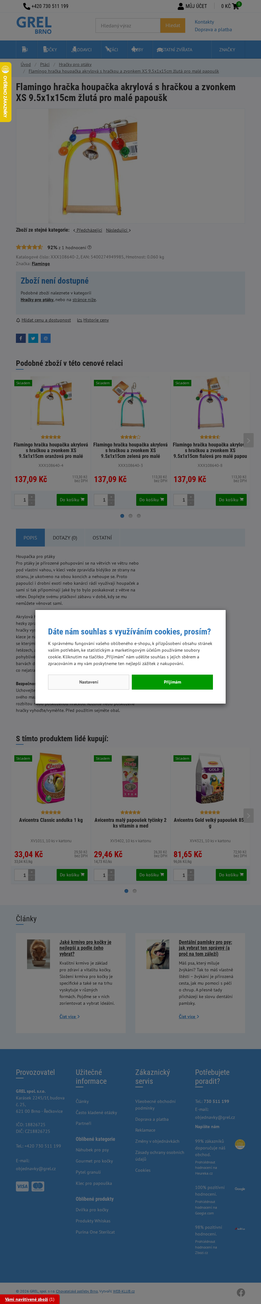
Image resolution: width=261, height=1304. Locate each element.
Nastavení (88, 682)
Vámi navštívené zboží (26, 1299)
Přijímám (172, 682)
